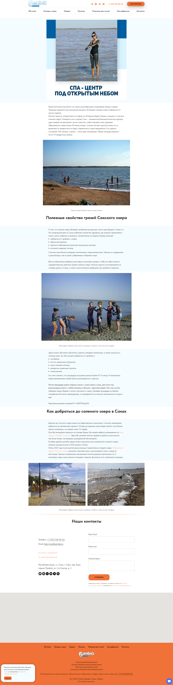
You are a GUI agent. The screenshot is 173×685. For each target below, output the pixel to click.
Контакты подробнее (47, 552)
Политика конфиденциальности (86, 662)
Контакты (141, 11)
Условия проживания (47, 557)
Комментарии (94, 558)
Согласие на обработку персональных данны (86, 669)
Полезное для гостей (101, 11)
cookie (6, 671)
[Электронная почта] (103, 4)
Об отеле (32, 11)
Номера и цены (49, 11)
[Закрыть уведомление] (34, 666)
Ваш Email (93, 534)
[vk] (99, 4)
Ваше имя (93, 546)
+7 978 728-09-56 (56, 539)
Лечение (81, 11)
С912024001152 (126, 674)
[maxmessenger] (96, 4)
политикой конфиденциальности (121, 585)
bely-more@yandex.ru (53, 544)
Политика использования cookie (86, 667)
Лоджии (67, 11)
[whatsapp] (40, 573)
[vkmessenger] (43, 573)
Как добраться (123, 11)
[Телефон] (47, 573)
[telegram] (92, 4)
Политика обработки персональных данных (86, 664)
